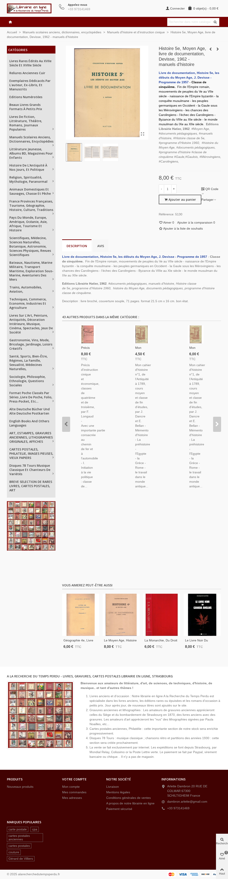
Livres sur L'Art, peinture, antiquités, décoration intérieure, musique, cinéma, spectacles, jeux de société (31, 323)
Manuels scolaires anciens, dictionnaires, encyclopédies (31, 139)
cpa (34, 829)
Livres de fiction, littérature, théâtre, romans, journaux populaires (25, 123)
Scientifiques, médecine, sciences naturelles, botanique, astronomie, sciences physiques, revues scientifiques (30, 246)
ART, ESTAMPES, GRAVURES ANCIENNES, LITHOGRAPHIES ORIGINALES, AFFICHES (31, 437)
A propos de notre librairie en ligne (130, 803)
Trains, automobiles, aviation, (25, 289)
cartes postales (19, 845)
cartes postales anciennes (19, 837)
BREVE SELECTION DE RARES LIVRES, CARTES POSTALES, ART (30, 486)
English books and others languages (29, 423)
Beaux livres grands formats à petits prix (25, 107)
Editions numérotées (25, 97)
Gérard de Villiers (20, 858)
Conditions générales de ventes (128, 798)
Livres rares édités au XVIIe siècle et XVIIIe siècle (30, 63)
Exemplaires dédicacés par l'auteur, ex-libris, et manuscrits (30, 85)
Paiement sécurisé (119, 809)
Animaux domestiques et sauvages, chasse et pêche (30, 191)
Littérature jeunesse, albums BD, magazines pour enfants (31, 153)
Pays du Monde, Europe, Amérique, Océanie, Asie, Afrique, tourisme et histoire (28, 223)
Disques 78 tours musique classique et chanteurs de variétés (29, 469)
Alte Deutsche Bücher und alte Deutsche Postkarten (29, 411)
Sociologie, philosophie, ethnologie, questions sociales (27, 381)
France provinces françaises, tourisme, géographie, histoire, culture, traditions (31, 205)
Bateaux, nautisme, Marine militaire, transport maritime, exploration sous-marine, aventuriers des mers (31, 271)
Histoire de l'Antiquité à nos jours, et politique (28, 167)
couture (13, 852)
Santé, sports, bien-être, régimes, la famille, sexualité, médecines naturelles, (28, 362)
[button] (66, 424)
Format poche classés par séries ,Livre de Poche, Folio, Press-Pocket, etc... (30, 397)
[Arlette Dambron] (31, 8)
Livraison (112, 786)
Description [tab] (77, 246)
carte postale (17, 829)
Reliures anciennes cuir (27, 73)
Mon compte (71, 786)
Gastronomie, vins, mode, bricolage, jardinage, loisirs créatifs (30, 344)
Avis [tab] (100, 246)
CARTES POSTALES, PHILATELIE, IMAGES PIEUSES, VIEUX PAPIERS (31, 453)
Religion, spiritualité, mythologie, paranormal (28, 179)
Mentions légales (118, 792)
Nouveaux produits (20, 786)
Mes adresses (72, 798)
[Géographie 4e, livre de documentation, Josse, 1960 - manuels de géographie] (80, 615)
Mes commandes (74, 792)
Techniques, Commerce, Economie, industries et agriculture (28, 303)
